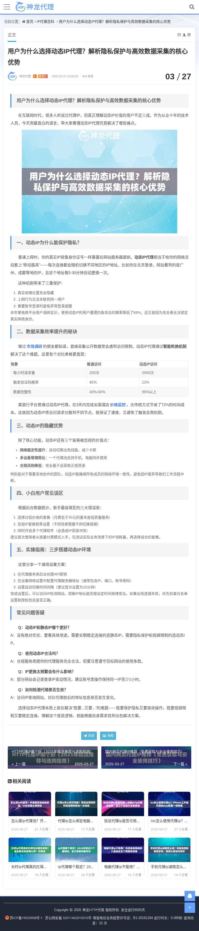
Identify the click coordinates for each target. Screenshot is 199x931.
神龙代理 (33, 76)
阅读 (90, 735)
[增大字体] (189, 34)
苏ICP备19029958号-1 (26, 917)
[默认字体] (184, 34)
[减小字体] (179, 34)
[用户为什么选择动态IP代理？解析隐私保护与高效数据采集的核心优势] (99, 181)
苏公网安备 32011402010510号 (68, 917)
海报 (109, 735)
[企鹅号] (190, 895)
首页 (29, 21)
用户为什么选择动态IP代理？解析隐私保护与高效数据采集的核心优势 (115, 21)
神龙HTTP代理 (93, 909)
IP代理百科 (45, 21)
